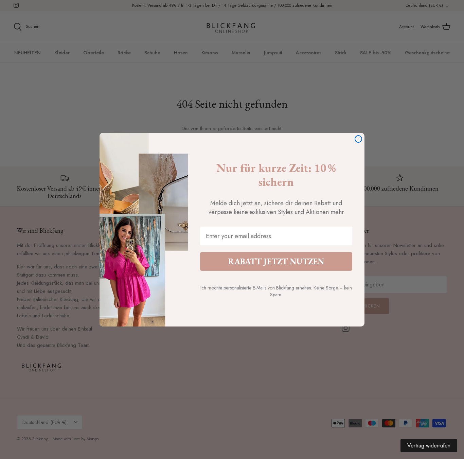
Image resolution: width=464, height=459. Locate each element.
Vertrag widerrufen (428, 445)
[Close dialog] (358, 139)
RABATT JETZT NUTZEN (276, 261)
